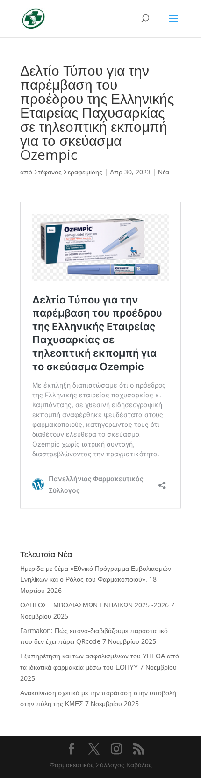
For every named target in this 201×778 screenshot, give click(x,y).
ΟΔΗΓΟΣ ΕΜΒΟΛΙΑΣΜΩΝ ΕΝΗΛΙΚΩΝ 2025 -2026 (94, 604)
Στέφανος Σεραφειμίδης (68, 171)
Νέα (163, 171)
